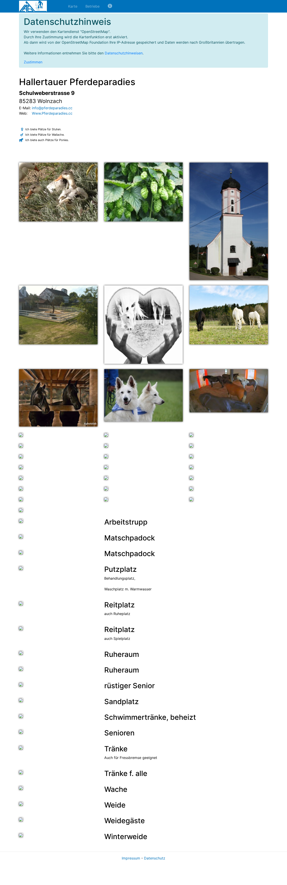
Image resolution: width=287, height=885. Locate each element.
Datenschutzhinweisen (124, 53)
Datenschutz (154, 858)
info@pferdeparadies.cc (52, 108)
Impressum (131, 858)
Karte (72, 6)
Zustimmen (33, 62)
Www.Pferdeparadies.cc (52, 113)
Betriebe (92, 6)
